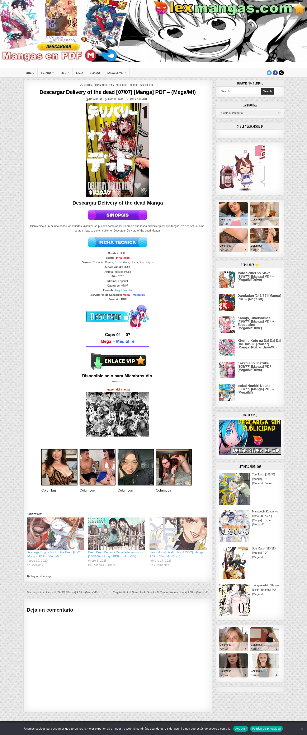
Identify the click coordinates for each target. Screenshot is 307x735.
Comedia (88, 85)
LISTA (79, 72)
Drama (97, 85)
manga (47, 576)
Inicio (30, 72)
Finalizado (115, 85)
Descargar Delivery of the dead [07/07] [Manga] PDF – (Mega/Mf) (117, 92)
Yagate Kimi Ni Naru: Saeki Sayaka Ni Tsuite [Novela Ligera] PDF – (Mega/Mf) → (162, 592)
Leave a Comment (138, 99)
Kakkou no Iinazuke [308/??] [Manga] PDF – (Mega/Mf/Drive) (255, 366)
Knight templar (123, 290)
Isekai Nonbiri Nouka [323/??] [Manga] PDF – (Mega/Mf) (255, 389)
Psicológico (146, 85)
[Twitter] (269, 72)
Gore (125, 85)
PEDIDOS (95, 72)
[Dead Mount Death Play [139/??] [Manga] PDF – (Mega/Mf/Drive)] (178, 533)
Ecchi (105, 85)
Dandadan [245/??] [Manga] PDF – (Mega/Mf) (259, 297)
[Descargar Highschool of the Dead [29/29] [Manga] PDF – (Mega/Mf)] (55, 533)
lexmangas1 (95, 99)
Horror (133, 85)
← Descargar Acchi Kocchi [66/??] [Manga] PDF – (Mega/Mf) (60, 592)
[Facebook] (275, 72)
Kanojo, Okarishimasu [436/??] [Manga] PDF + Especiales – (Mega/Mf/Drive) (255, 323)
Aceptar (240, 728)
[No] (302, 729)
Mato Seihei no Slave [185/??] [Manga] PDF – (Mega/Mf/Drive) (255, 276)
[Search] (281, 72)
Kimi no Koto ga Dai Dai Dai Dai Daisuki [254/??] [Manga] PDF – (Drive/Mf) (259, 344)
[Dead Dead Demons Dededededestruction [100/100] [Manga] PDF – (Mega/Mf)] (116, 533)
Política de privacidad (266, 728)
